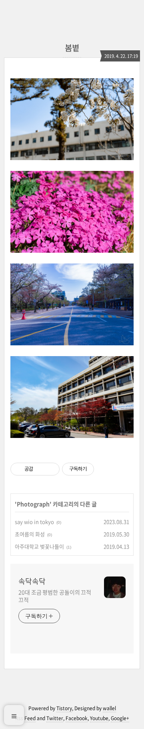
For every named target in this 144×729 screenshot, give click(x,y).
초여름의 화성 (30, 534)
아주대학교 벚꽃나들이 (39, 546)
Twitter (54, 718)
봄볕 (72, 47)
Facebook (77, 718)
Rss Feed (25, 718)
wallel (109, 708)
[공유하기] (41, 469)
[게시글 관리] (51, 469)
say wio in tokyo (34, 521)
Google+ (120, 718)
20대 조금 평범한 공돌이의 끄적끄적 (54, 596)
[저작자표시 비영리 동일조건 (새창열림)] (105, 469)
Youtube (99, 718)
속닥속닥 (32, 581)
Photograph (33, 504)
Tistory (64, 708)
